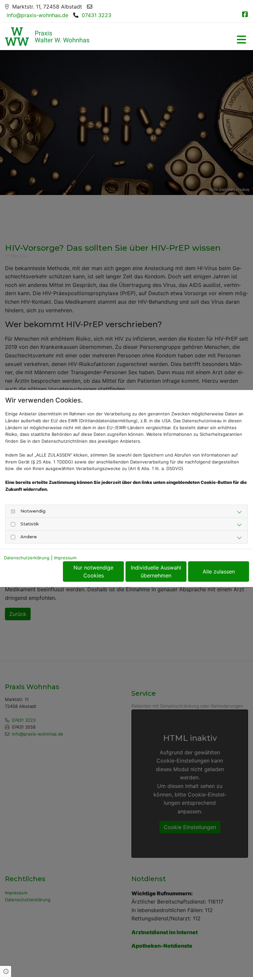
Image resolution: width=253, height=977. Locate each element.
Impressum (65, 557)
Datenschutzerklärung (26, 557)
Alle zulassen (219, 571)
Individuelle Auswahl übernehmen (156, 571)
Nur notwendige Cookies (93, 571)
